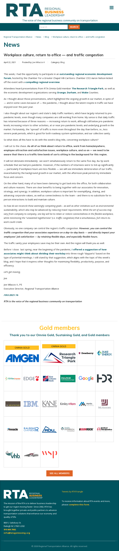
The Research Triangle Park (87, 88)
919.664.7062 (10, 529)
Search (74, 26)
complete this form (79, 504)
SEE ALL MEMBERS (59, 473)
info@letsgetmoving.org (17, 532)
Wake (85, 92)
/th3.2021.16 (11, 294)
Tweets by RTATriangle (72, 491)
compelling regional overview (42, 82)
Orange (61, 92)
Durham (71, 92)
